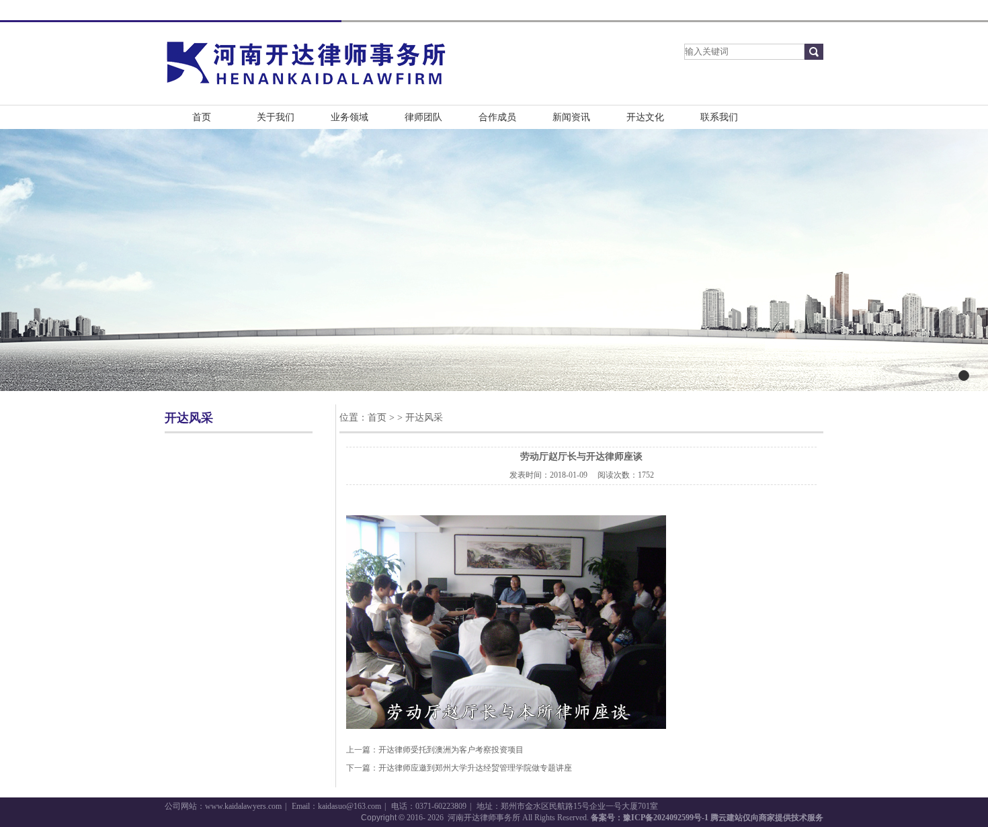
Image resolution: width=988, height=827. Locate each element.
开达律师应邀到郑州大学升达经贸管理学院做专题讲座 (475, 768)
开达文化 (645, 117)
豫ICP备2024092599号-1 (665, 817)
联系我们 (719, 117)
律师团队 (423, 117)
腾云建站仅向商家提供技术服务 (766, 817)
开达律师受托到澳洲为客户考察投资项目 (451, 749)
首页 (201, 117)
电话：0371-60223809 (428, 806)
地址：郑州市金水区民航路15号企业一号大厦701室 (567, 806)
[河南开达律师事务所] (306, 89)
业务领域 (349, 117)
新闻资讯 (571, 117)
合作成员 (497, 117)
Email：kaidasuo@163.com (336, 806)
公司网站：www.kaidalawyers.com (223, 806)
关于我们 (275, 117)
